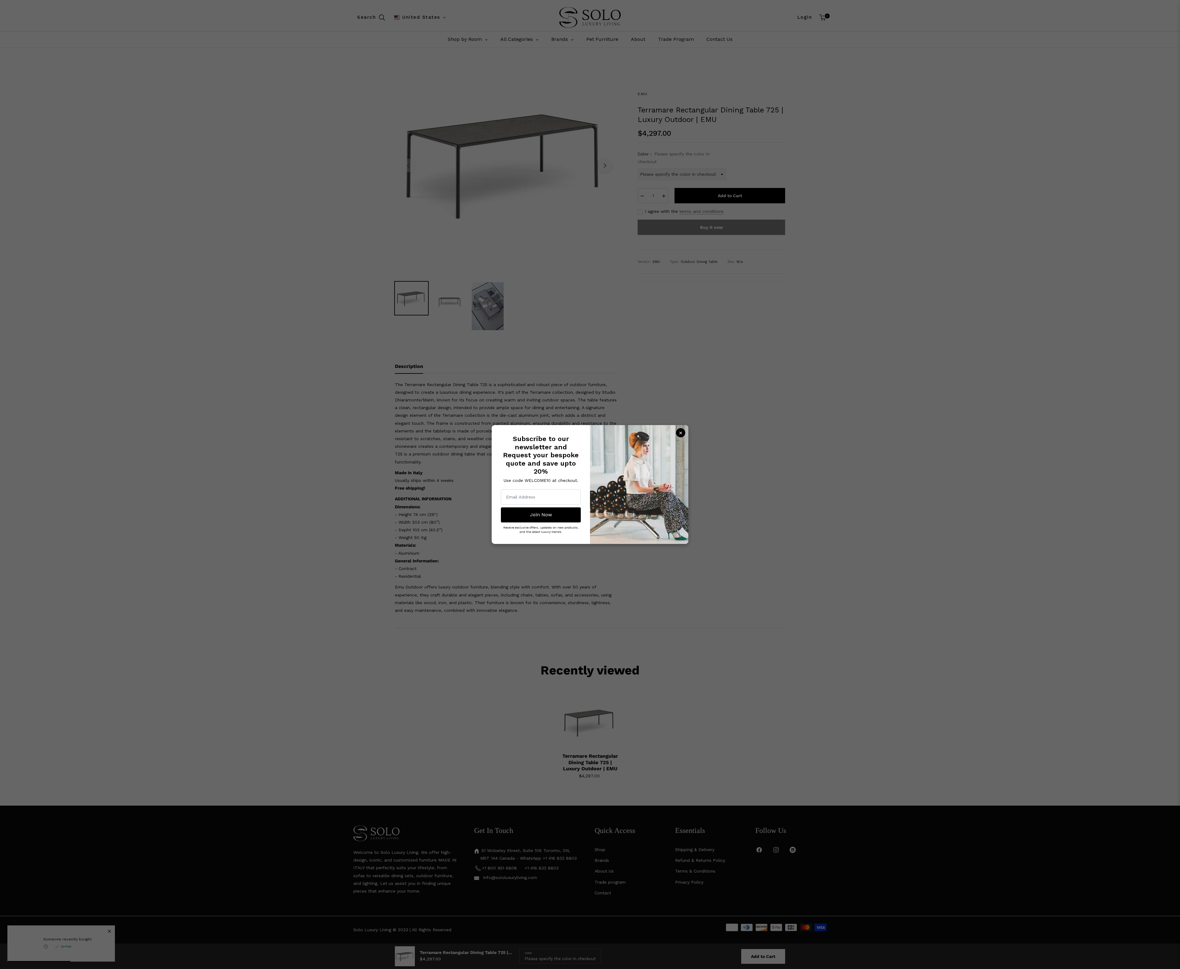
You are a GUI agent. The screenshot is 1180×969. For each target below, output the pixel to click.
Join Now (541, 515)
